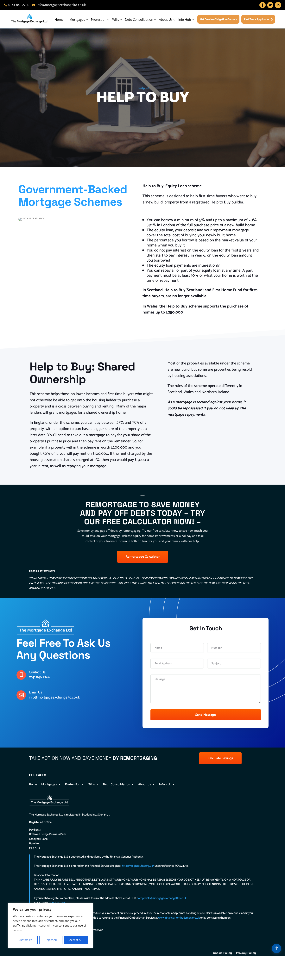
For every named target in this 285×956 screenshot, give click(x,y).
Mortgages (77, 19)
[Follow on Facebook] (262, 5)
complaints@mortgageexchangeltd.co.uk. (162, 898)
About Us (166, 19)
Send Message (205, 714)
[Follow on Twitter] (270, 5)
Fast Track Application (257, 19)
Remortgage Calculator (143, 556)
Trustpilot (142, 88)
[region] (50, 925)
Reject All (51, 940)
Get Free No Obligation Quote (217, 19)
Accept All (75, 940)
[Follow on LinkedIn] (278, 5)
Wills (115, 19)
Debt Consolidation (139, 19)
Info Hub (184, 19)
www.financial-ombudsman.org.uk (179, 917)
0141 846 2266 (39, 677)
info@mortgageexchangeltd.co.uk (54, 697)
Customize (25, 940)
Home (59, 19)
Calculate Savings (220, 758)
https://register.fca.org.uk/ (138, 865)
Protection (98, 19)
